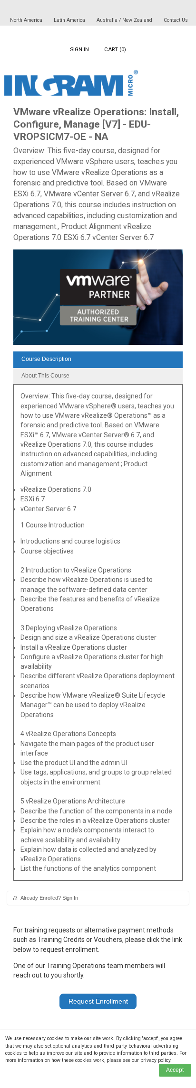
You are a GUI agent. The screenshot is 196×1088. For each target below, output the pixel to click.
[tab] (98, 359)
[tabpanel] (98, 635)
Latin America (70, 20)
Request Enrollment (98, 1001)
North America (27, 20)
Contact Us (176, 20)
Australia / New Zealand (124, 20)
